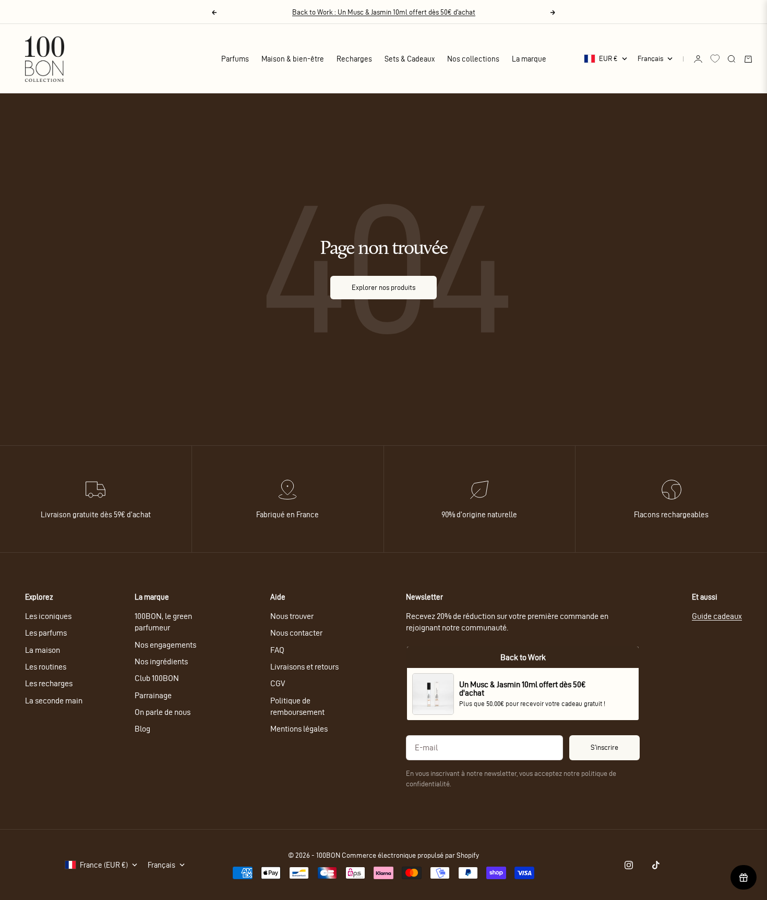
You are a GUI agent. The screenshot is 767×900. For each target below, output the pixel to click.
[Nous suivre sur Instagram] (629, 865)
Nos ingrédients (161, 661)
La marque (529, 59)
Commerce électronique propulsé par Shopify (410, 855)
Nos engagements (165, 644)
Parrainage (153, 695)
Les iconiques (48, 616)
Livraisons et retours (304, 666)
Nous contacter (296, 632)
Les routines (45, 666)
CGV (277, 683)
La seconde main (53, 700)
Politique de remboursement (297, 706)
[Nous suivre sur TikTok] (656, 865)
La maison (42, 650)
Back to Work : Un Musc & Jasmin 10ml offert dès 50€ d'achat (383, 12)
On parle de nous (162, 712)
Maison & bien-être (292, 59)
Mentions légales (299, 728)
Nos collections (473, 59)
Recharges (354, 59)
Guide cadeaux (717, 616)
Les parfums (46, 632)
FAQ (277, 650)
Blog (142, 728)
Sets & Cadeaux (410, 59)
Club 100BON (157, 678)
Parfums (235, 59)
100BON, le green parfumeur (163, 622)
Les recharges (49, 683)
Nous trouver (292, 616)
